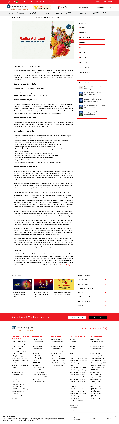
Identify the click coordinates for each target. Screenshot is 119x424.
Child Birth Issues (18, 375)
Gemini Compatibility (58, 344)
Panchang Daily (85, 72)
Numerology (36, 351)
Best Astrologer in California (79, 360)
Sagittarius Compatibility (59, 358)
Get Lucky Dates (17, 353)
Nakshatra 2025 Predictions (40, 370)
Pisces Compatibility (57, 365)
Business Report (17, 382)
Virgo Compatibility (57, 351)
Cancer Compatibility (58, 346)
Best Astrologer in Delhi (77, 391)
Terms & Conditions (77, 400)
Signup (110, 1)
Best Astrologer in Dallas (78, 377)
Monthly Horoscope (38, 346)
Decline (108, 418)
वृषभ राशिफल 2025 (96, 374)
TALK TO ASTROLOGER (20, 13)
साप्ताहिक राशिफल (37, 356)
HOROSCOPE (58, 13)
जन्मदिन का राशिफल (38, 358)
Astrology (83, 28)
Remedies (81, 292)
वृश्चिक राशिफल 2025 (96, 389)
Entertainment (85, 37)
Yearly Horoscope (37, 349)
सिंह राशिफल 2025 (95, 381)
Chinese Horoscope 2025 (40, 374)
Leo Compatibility (57, 349)
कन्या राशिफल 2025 (96, 384)
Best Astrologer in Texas (78, 372)
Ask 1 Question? (83, 280)
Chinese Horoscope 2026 (40, 377)
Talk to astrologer (77, 317)
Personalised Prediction (85, 288)
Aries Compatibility (57, 339)
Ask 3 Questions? (83, 284)
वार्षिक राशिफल (36, 363)
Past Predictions (75, 351)
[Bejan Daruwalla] (17, 7)
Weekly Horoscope (38, 341)
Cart (97, 1)
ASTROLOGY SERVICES (33, 13)
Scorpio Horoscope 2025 (98, 358)
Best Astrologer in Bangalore (79, 393)
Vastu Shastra (84, 67)
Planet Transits (85, 62)
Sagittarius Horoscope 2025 (98, 360)
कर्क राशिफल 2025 (96, 379)
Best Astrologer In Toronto (78, 381)
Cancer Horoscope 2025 (98, 349)
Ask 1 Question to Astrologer (21, 389)
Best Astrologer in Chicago (78, 370)
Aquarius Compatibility (58, 363)
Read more (16, 299)
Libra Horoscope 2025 (97, 356)
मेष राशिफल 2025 (95, 372)
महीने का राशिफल (37, 360)
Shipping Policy (75, 403)
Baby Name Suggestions (20, 356)
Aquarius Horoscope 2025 (98, 365)
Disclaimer (74, 407)
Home (14, 17)
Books (73, 346)
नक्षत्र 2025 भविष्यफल (38, 372)
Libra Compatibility (57, 353)
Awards (73, 344)
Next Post (16, 276)
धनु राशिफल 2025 (95, 391)
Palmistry (35, 365)
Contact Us (74, 356)
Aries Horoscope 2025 (97, 341)
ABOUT (11, 13)
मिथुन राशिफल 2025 (96, 377)
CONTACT (87, 13)
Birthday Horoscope (38, 344)
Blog (72, 353)
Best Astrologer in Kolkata (78, 396)
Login (104, 1)
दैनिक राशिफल (36, 353)
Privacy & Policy (75, 398)
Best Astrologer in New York (79, 358)
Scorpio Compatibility (58, 356)
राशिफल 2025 (94, 370)
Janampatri (81, 305)
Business (83, 57)
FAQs (72, 410)
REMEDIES (48, 13)
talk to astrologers (66, 265)
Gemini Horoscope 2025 (97, 346)
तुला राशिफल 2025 (96, 386)
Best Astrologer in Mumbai (78, 389)
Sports (82, 47)
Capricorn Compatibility (59, 360)
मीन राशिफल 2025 (95, 398)
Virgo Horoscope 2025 (97, 353)
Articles (73, 341)
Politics (82, 52)
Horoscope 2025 (95, 339)
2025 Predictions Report (86, 297)
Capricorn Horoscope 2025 (98, 363)
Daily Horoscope (37, 339)
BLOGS (81, 13)
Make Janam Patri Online (20, 358)
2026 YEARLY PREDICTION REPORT (99, 13)
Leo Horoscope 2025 (96, 351)
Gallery (73, 349)
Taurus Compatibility (58, 341)
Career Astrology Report (20, 344)
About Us (73, 339)
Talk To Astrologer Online (20, 342)
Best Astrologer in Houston (78, 379)
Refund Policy (75, 405)
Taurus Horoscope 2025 (97, 344)
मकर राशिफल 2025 (96, 393)
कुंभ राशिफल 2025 (95, 396)
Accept (92, 418)
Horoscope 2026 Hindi (39, 381)
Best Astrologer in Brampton (79, 367)
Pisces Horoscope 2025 (97, 367)
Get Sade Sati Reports (19, 384)
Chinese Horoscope (38, 367)
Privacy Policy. (29, 420)
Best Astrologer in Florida (78, 374)
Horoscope (83, 32)
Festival (28, 17)
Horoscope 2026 (37, 379)
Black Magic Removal (19, 386)
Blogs (20, 17)
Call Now (97, 317)
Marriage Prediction (84, 301)
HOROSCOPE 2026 (68, 13)
